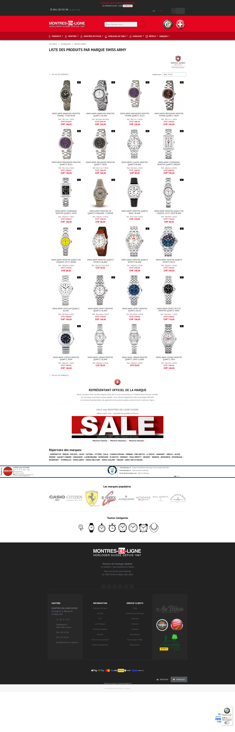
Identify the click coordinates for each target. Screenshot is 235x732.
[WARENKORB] (180, 11)
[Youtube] (132, 587)
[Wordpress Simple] (103, 587)
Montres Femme (100, 440)
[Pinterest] (120, 587)
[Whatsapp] (126, 587)
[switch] (226, 722)
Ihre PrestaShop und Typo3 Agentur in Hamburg (117, 688)
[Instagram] (115, 587)
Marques (66, 44)
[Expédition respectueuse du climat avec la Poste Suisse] (170, 642)
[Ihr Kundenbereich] (168, 10)
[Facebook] (109, 587)
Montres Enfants (136, 440)
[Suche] (140, 24)
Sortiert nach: (157, 74)
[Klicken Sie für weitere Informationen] (117, 472)
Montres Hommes (118, 440)
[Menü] (231, 707)
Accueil (53, 44)
